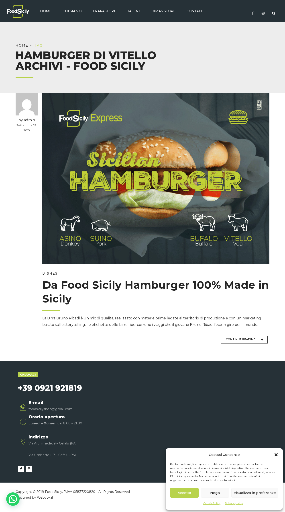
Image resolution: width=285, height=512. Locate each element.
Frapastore (104, 11)
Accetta (184, 493)
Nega (215, 493)
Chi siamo (72, 11)
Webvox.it (45, 498)
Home (45, 11)
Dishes (50, 273)
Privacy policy (234, 503)
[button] (276, 454)
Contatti (195, 11)
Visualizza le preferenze (255, 493)
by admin (26, 120)
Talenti (134, 11)
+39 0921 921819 (50, 388)
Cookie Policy (211, 503)
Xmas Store (164, 11)
